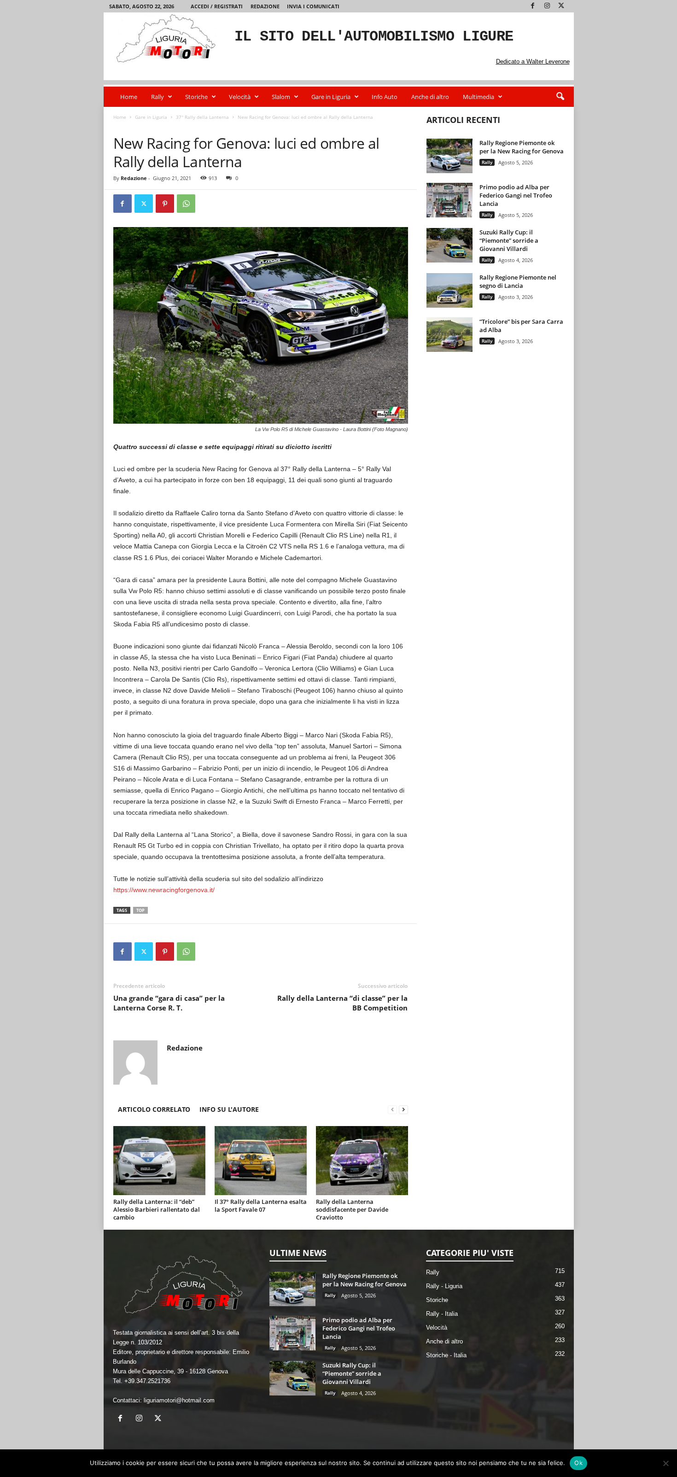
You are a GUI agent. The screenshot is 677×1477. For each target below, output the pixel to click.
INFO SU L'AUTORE (229, 1109)
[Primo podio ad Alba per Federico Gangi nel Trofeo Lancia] (449, 200)
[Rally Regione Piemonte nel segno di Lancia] (449, 290)
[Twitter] (561, 6)
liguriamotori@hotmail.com (179, 1400)
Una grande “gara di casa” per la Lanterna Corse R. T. (169, 1002)
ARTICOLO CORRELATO (154, 1109)
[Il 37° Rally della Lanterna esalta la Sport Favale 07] (261, 1160)
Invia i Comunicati (313, 6)
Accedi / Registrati (217, 6)
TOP (140, 910)
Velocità (240, 97)
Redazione (265, 6)
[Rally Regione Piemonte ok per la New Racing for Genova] (449, 156)
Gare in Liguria (330, 97)
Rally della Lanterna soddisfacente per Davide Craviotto (352, 1209)
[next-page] (403, 1109)
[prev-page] (392, 1109)
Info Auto (384, 97)
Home (128, 97)
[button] (560, 97)
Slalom (281, 97)
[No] (665, 1463)
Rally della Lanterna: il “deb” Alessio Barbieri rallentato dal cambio (156, 1209)
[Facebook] (532, 6)
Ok (578, 1462)
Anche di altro (430, 97)
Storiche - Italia (446, 1355)
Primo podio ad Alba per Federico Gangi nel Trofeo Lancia (515, 195)
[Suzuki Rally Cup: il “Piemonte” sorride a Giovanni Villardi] (449, 245)
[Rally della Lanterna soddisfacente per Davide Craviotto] (362, 1160)
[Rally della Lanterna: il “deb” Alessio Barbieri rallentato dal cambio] (159, 1160)
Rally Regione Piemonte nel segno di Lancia (517, 281)
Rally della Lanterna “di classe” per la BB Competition (342, 1002)
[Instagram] (547, 6)
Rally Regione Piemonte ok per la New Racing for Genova (521, 147)
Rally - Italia (442, 1313)
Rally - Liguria (444, 1286)
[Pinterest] (165, 203)
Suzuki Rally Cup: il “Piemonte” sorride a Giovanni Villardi (508, 240)
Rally (157, 97)
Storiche (196, 97)
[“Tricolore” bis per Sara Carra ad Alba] (449, 334)
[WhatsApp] (186, 203)
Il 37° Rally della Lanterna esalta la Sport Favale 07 (261, 1205)
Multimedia (478, 97)
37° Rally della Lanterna (202, 117)
